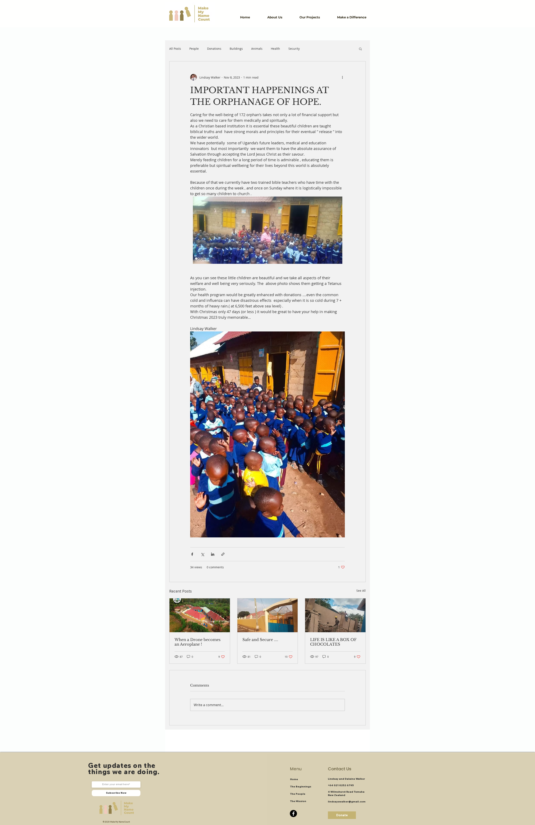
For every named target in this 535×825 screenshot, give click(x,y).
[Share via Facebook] (192, 554)
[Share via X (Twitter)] (202, 554)
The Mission (298, 801)
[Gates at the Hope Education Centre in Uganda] (267, 615)
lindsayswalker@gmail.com (347, 801)
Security (294, 49)
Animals (256, 49)
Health (275, 49)
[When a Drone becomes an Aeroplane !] (199, 615)
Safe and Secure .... (260, 639)
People (194, 49)
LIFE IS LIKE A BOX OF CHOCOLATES (333, 642)
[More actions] (342, 77)
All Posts (175, 49)
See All (361, 591)
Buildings (236, 49)
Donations (214, 49)
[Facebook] (293, 813)
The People (297, 793)
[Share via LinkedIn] (213, 554)
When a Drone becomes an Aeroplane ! (197, 642)
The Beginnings (300, 786)
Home (294, 779)
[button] (280, 17)
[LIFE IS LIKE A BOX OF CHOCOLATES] (335, 615)
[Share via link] (223, 554)
